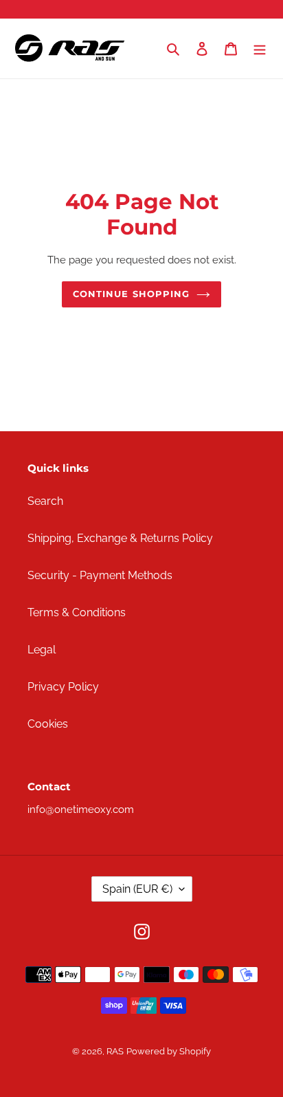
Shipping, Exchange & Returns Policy (120, 538)
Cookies (47, 723)
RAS (115, 1051)
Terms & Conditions (76, 612)
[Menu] (259, 49)
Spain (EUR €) (137, 888)
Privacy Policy (63, 686)
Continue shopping (131, 293)
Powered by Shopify (168, 1051)
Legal (41, 649)
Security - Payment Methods (99, 575)
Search (45, 501)
